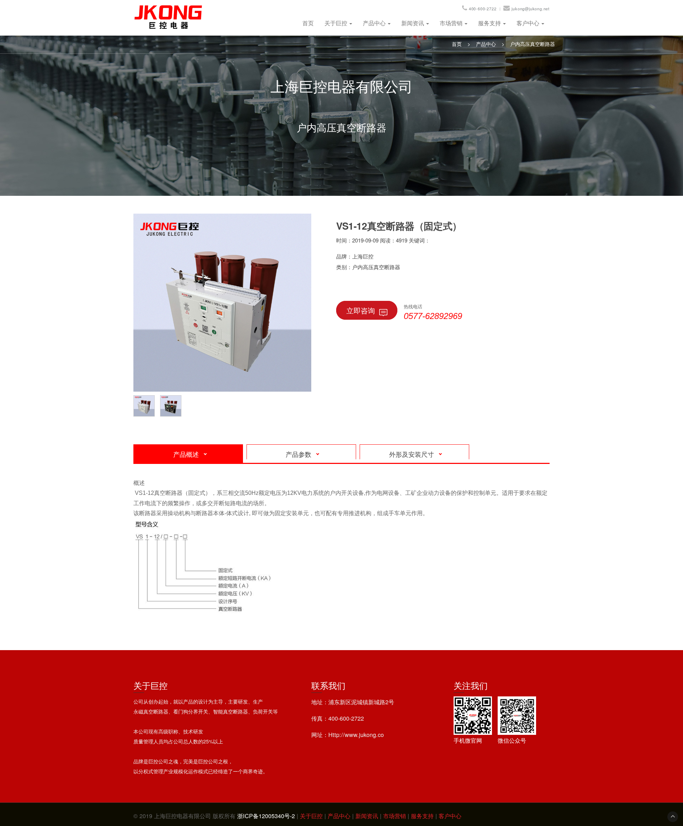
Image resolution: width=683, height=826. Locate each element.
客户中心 (529, 23)
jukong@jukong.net (531, 8)
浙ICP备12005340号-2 (266, 815)
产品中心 (375, 23)
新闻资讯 (413, 23)
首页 (308, 23)
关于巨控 (336, 23)
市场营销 (452, 23)
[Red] (145, 404)
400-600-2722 (483, 8)
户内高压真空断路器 (532, 43)
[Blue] (172, 404)
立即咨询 (360, 310)
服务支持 (490, 23)
